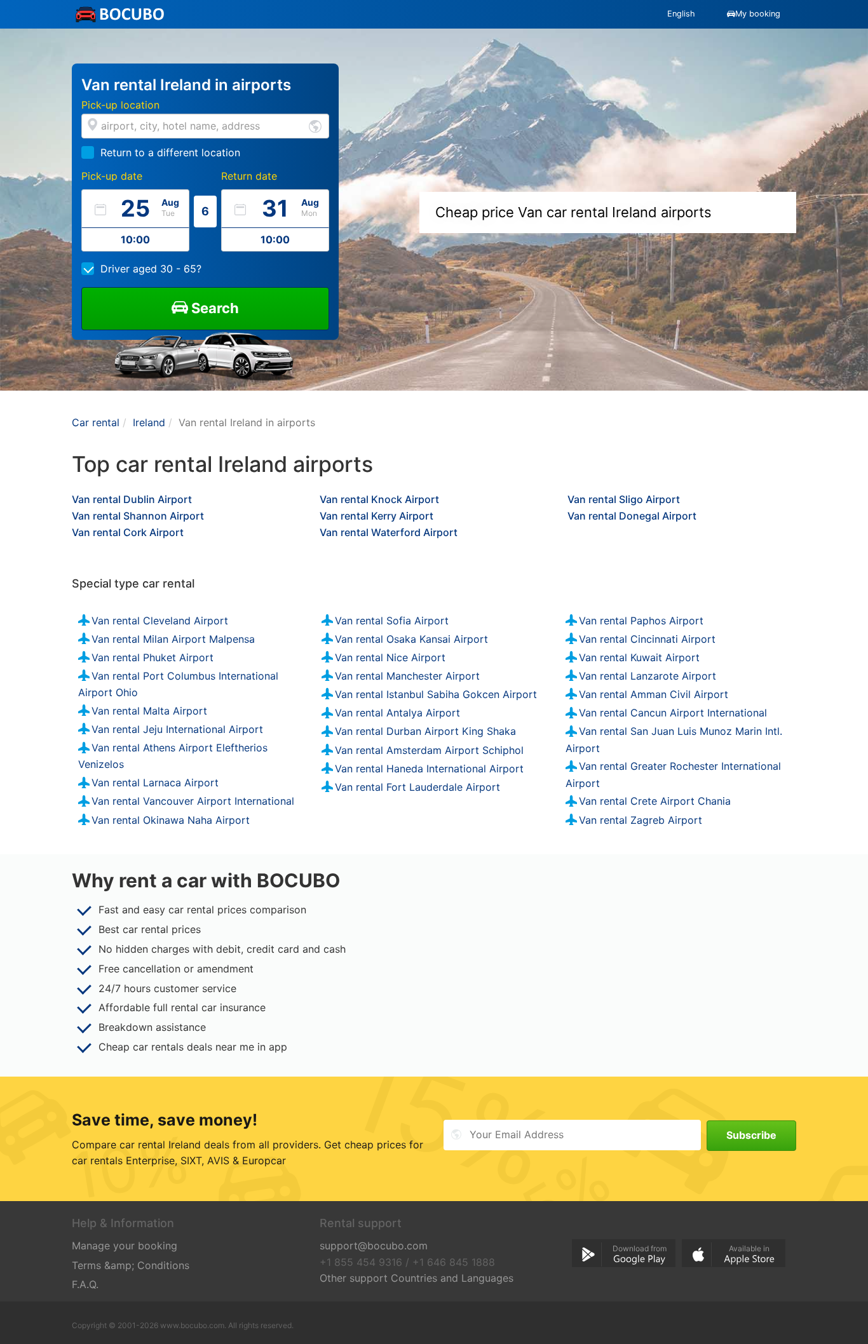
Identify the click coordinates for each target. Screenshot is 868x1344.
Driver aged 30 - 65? (150, 268)
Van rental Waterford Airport (389, 532)
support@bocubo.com (374, 1245)
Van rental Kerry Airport (376, 515)
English (681, 13)
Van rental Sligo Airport (623, 499)
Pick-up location (120, 105)
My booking (757, 13)
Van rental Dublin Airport (132, 499)
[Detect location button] (315, 125)
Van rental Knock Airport (379, 499)
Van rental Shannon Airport (138, 515)
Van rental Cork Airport (128, 532)
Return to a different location (170, 152)
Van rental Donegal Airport (631, 515)
